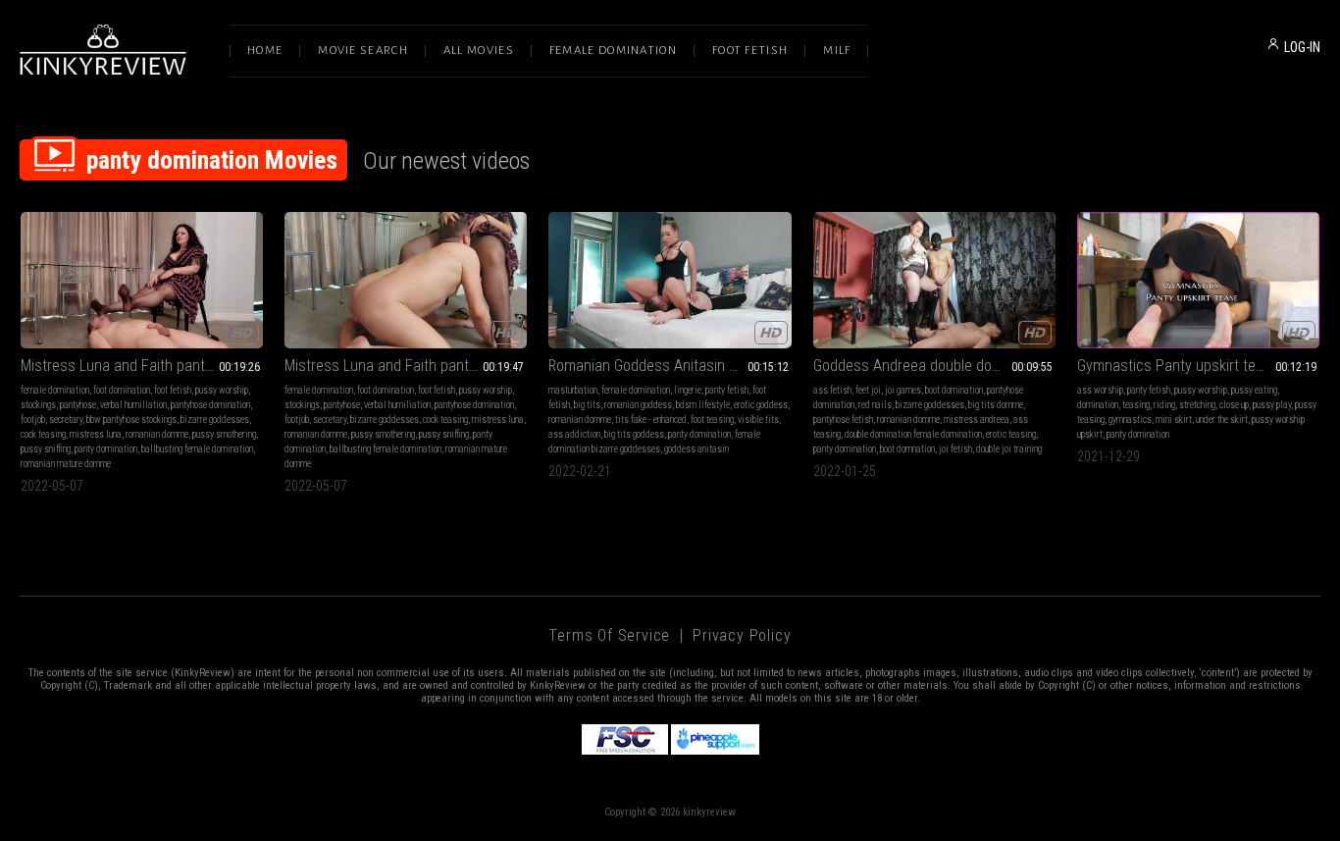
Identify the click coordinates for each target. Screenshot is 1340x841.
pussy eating (1254, 390)
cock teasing (43, 434)
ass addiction (574, 434)
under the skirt (1222, 419)
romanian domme (157, 434)
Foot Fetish (750, 50)
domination (1097, 404)
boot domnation (907, 449)
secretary (65, 419)
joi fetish (955, 449)
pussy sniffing (46, 449)
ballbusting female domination (197, 449)
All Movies (478, 50)
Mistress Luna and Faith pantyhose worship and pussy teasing (405, 365)
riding (1164, 404)
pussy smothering (224, 434)
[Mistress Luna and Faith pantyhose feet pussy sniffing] (142, 280)
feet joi (868, 390)
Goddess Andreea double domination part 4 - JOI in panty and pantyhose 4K (934, 365)
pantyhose (78, 404)
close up (1234, 404)
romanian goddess (638, 404)
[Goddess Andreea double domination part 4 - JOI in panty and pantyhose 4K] (934, 280)
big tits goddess (634, 434)
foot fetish (172, 390)
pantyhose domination (210, 404)
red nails (875, 404)
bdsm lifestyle (703, 404)
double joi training (1009, 449)
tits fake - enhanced (651, 419)
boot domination (954, 390)
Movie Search (363, 50)
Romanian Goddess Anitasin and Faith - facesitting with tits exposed (669, 365)
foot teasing (712, 419)
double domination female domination (913, 434)
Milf (836, 50)
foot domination (121, 390)
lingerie (687, 390)
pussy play (1272, 404)
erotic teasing (1011, 434)
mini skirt (1174, 419)
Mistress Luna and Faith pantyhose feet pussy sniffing (142, 365)
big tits (587, 404)
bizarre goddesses (214, 419)
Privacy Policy (742, 635)
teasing (1136, 404)
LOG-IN (1302, 47)
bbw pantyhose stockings (131, 419)
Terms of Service (609, 635)
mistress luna (96, 434)
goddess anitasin (696, 449)
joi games (903, 390)
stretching (1197, 404)
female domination (55, 390)
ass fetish (832, 390)
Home (265, 50)
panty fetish (726, 390)
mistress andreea (976, 419)
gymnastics (1130, 419)
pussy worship (221, 390)
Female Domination (613, 50)
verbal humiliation (133, 404)
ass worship (1100, 390)
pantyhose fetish (843, 419)
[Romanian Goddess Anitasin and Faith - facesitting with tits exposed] (669, 280)
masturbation (572, 390)
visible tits (758, 419)
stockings (38, 404)
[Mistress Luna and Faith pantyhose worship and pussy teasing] (405, 280)
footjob (33, 419)
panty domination (106, 449)
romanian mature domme (66, 463)
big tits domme (995, 404)
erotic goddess (761, 404)
